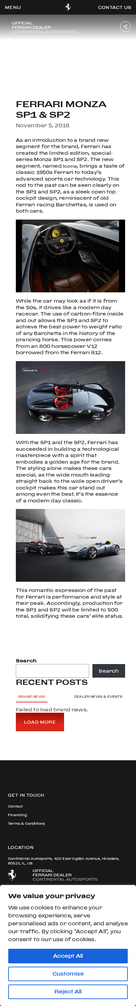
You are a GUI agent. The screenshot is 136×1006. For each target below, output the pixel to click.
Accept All (68, 956)
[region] (68, 945)
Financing (17, 815)
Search (26, 660)
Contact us (114, 7)
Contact (15, 806)
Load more (40, 722)
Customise (68, 974)
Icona (70, 166)
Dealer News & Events (98, 696)
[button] (13, 7)
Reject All (68, 991)
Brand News (31, 696)
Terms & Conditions (26, 823)
